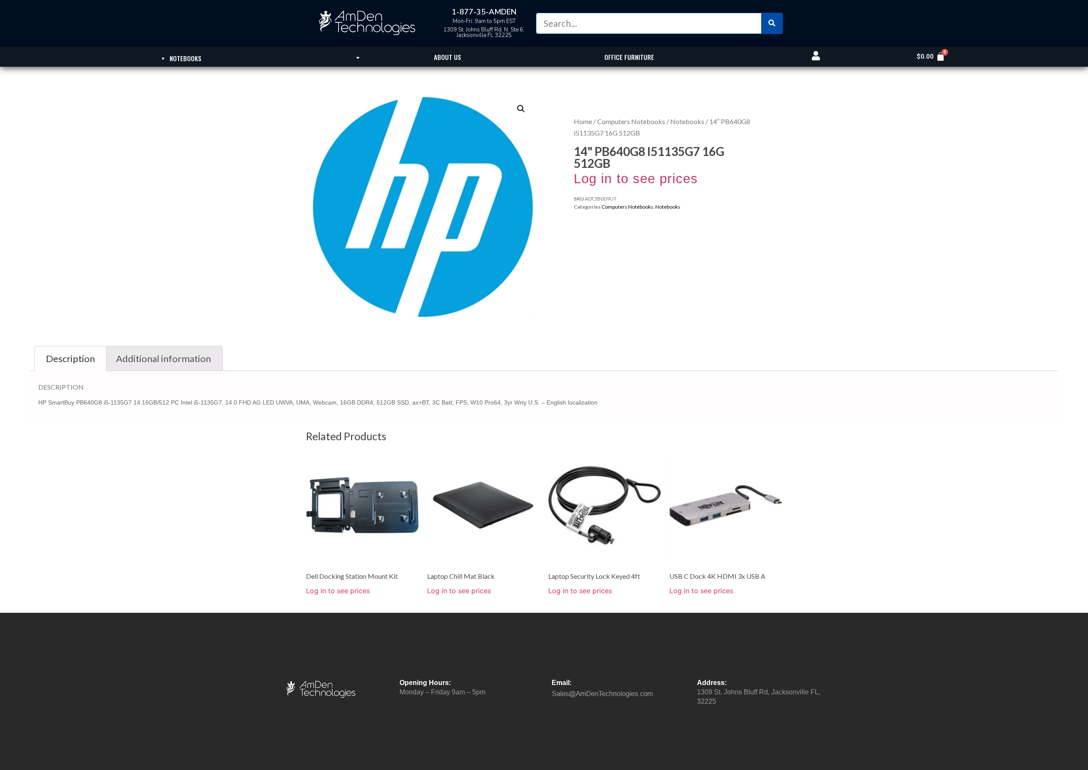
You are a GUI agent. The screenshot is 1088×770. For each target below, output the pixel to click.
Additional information (163, 358)
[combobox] (181, 58)
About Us (447, 57)
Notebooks (687, 121)
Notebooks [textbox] (181, 58)
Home (583, 121)
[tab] (70, 358)
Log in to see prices (636, 178)
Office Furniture (629, 57)
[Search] (771, 23)
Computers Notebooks (631, 121)
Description (70, 358)
